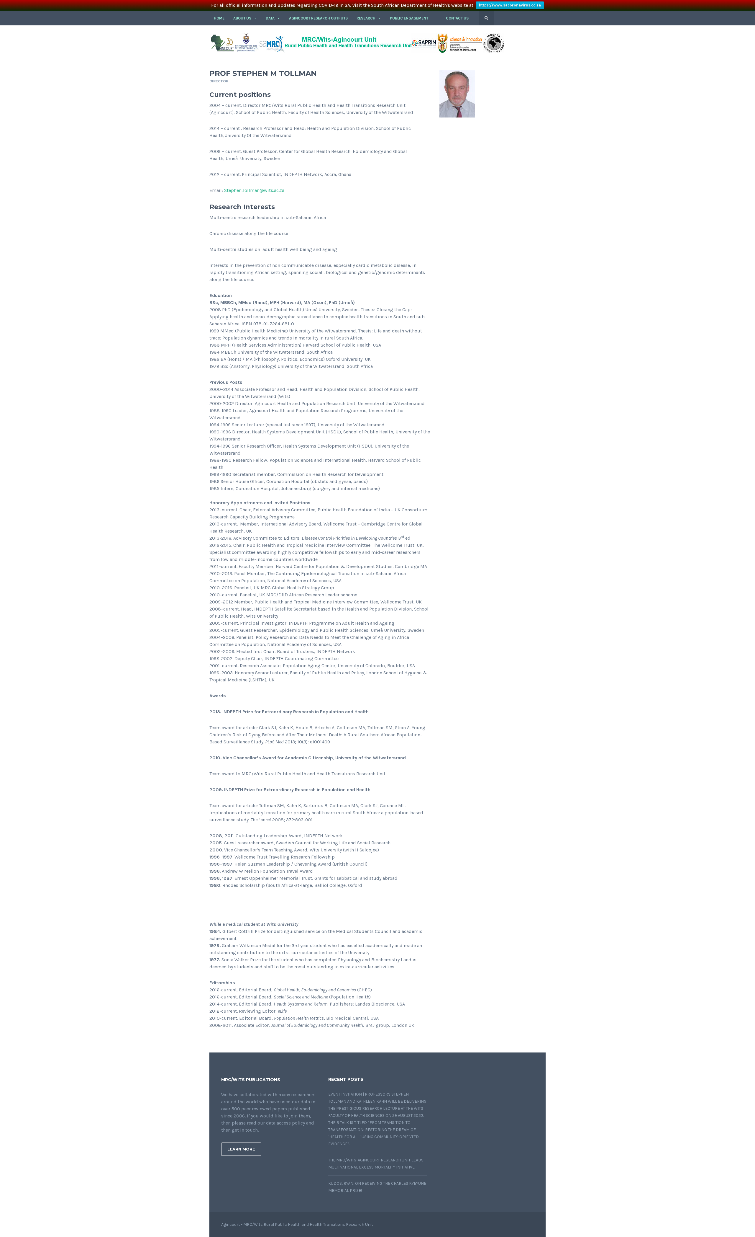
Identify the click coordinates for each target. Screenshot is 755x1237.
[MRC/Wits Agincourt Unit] (356, 42)
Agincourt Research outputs (318, 18)
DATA (270, 18)
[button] (437, 18)
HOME (219, 18)
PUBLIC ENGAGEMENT (409, 18)
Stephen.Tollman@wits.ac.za (254, 190)
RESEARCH (366, 18)
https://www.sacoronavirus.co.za (510, 5)
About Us (242, 18)
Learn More (241, 1149)
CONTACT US (457, 18)
